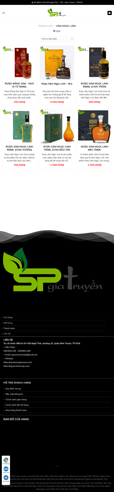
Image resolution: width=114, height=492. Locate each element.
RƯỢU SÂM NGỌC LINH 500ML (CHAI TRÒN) (94, 85)
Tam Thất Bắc (97, 483)
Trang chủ (45, 25)
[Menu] (3, 13)
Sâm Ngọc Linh (42, 489)
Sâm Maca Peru (16, 486)
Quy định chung (13, 388)
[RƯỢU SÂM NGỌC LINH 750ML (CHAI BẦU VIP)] (57, 126)
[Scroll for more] (57, 466)
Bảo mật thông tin (14, 394)
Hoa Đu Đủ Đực (57, 483)
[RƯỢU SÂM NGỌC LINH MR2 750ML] (94, 126)
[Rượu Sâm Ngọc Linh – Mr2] (57, 63)
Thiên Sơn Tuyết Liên (59, 489)
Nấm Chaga (70, 483)
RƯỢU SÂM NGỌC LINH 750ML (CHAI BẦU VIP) (57, 148)
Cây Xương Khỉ (42, 483)
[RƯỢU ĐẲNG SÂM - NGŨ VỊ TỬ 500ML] (19, 63)
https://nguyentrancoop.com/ (16, 366)
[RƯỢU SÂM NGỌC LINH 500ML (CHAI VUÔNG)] (19, 126)
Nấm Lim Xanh (83, 483)
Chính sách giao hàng (16, 399)
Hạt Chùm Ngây (103, 486)
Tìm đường (5, 464)
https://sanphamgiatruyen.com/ (17, 362)
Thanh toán (9, 328)
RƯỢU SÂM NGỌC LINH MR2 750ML (94, 148)
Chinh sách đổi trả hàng (17, 405)
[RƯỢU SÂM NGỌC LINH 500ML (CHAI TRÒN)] (94, 63)
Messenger (6, 481)
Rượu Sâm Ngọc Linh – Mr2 (57, 83)
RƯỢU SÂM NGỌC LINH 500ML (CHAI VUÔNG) (19, 148)
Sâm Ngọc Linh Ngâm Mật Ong (81, 486)
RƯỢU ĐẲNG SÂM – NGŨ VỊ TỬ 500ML (19, 85)
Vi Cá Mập (73, 489)
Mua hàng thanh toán (16, 410)
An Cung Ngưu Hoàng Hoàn (55, 486)
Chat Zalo (6, 472)
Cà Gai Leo (19, 483)
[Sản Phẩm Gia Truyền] (57, 13)
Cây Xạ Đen (30, 483)
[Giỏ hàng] (109, 13)
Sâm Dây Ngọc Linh (33, 486)
